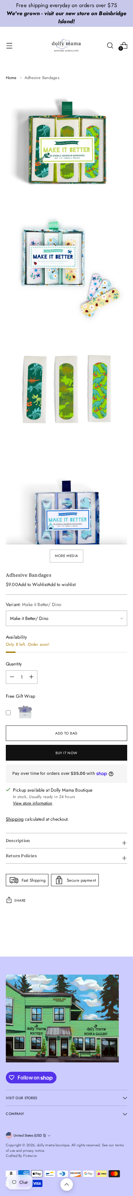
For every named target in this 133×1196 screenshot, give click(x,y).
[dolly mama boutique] (66, 45)
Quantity (14, 664)
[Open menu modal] (9, 45)
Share (20, 900)
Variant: (33, 604)
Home (11, 78)
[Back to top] (66, 1184)
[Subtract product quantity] (31, 677)
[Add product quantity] (12, 677)
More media (66, 555)
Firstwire (30, 1155)
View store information (32, 803)
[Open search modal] (110, 45)
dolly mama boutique (53, 1145)
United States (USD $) (30, 1135)
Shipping (15, 819)
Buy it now (66, 752)
